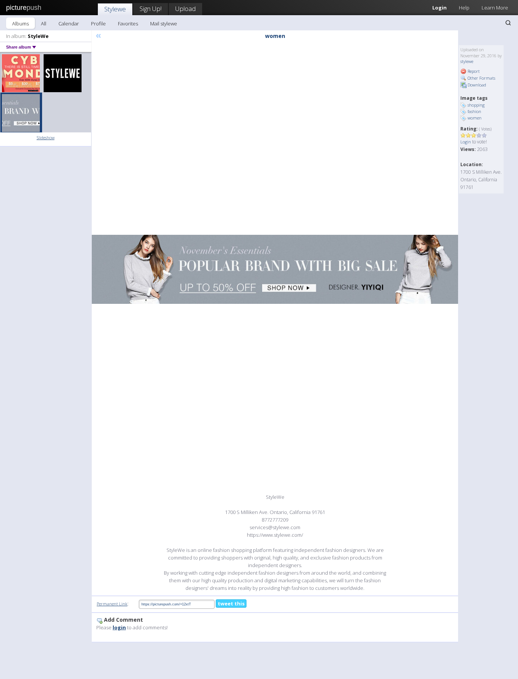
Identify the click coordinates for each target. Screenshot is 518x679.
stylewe (466, 61)
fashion (474, 111)
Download (476, 85)
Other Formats (480, 78)
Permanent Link (112, 604)
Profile (98, 23)
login (119, 627)
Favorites (128, 23)
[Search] (508, 23)
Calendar (68, 23)
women (475, 118)
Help (464, 7)
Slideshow (46, 137)
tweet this (231, 603)
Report (473, 71)
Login (439, 7)
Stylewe (115, 9)
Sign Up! (151, 8)
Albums (20, 23)
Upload (185, 8)
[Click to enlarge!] (275, 269)
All (43, 23)
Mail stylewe (163, 23)
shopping (476, 105)
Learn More (495, 7)
